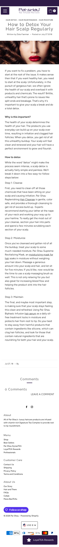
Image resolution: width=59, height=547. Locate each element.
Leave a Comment (42, 394)
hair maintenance (28, 20)
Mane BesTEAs (10, 499)
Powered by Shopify (30, 516)
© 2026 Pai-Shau (11, 516)
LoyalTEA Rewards (12, 449)
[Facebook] (26, 406)
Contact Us (9, 464)
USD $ (30, 525)
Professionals (9, 452)
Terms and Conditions (13, 474)
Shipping (8, 467)
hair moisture (46, 20)
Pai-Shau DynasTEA (13, 446)
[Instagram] (32, 406)
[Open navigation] (5, 11)
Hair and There (10, 489)
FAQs (6, 492)
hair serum (30, 313)
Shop (6, 439)
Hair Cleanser (27, 199)
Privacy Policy (10, 471)
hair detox (11, 20)
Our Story (8, 486)
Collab (6, 496)
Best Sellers (9, 443)
